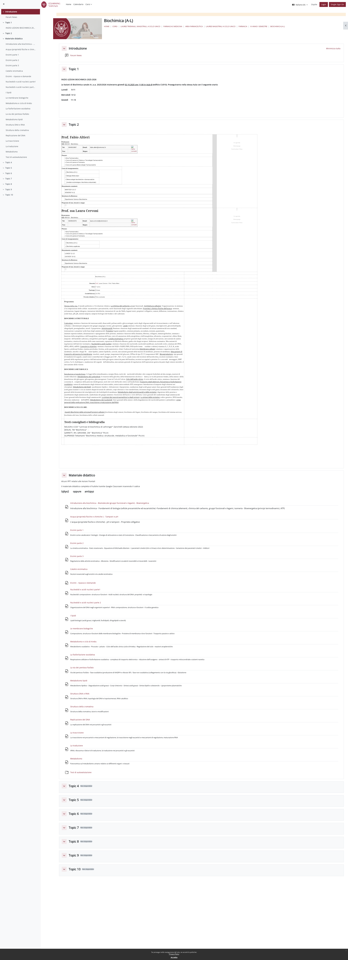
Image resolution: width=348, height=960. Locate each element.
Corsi (114, 26)
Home (106, 26)
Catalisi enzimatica (14, 71)
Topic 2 (8, 33)
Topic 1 (8, 22)
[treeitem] (20, 14)
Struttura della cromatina (17, 130)
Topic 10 (9, 194)
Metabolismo (12, 151)
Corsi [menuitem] (88, 4)
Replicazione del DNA (15, 135)
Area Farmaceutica (194, 26)
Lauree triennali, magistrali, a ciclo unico (140, 26)
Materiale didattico (14, 38)
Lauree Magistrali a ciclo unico (220, 26)
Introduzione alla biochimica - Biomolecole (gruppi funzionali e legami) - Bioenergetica (21, 44)
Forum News (11, 17)
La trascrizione (12, 141)
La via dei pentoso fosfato (17, 114)
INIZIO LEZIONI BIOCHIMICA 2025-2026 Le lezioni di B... (21, 28)
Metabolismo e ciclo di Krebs (19, 103)
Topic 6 (8, 173)
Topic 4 (8, 162)
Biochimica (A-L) (277, 26)
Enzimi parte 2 (12, 60)
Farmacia (243, 26)
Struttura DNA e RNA (15, 124)
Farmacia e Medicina (172, 26)
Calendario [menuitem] (78, 4)
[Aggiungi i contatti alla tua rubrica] (134, 148)
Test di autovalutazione (16, 157)
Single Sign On (337, 4)
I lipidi (8, 92)
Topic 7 (8, 178)
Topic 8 (8, 184)
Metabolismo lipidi (14, 119)
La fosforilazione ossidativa (18, 108)
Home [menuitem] (68, 4)
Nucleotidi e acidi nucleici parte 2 (21, 87)
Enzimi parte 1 (12, 54)
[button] (64, 48)
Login (323, 4)
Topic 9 (8, 189)
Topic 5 (8, 168)
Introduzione (11, 11)
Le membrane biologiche (17, 98)
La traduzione (12, 146)
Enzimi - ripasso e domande (18, 76)
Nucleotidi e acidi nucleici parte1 (21, 81)
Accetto (174, 957)
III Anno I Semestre (258, 26)
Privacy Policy (174, 954)
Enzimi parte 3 (12, 65)
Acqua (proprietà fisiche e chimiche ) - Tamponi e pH (21, 49)
